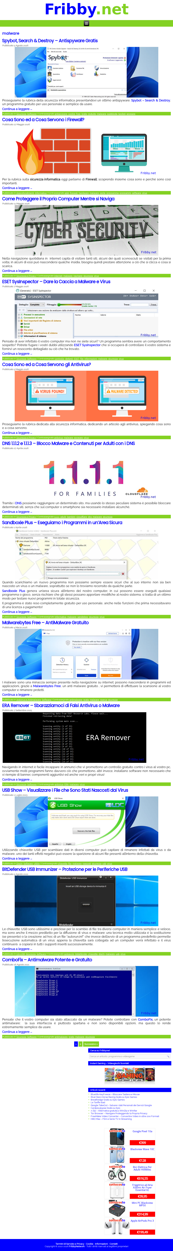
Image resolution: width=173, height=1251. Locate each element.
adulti (63, 516)
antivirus (58, 437)
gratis (84, 114)
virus (144, 193)
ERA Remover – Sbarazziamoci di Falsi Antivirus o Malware (61, 705)
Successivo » (91, 1044)
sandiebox (82, 617)
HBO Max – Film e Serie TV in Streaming (111, 1119)
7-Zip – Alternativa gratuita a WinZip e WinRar (114, 1110)
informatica (60, 617)
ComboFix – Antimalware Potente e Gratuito (47, 960)
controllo (59, 358)
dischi (102, 954)
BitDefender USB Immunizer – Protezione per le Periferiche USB (64, 869)
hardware (84, 193)
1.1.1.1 (56, 516)
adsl (67, 193)
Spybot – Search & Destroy (150, 100)
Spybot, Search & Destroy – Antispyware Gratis (50, 41)
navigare (77, 276)
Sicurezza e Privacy (26, 276)
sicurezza (88, 276)
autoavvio (69, 954)
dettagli (69, 358)
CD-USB (20, 954)
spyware (131, 114)
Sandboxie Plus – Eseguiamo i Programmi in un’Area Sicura (62, 523)
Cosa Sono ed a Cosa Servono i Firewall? (43, 120)
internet (58, 276)
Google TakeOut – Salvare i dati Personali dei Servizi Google (121, 1105)
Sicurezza (21, 114)
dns (90, 516)
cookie (71, 114)
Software (31, 114)
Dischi (19, 863)
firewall (74, 193)
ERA (66, 784)
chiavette (93, 954)
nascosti (87, 863)
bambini (71, 516)
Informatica (40, 193)
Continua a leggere (17, 109)
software (136, 193)
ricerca (103, 699)
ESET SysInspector (87, 345)
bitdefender (81, 954)
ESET (76, 358)
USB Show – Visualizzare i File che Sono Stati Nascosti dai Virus (65, 790)
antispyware (61, 114)
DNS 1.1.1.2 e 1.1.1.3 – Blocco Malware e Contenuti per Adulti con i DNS (68, 443)
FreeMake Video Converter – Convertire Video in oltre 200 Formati (125, 1116)
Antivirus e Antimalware (28, 699)
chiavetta (62, 863)
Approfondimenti (25, 193)
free (78, 114)
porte (102, 193)
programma (112, 193)
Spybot (122, 114)
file (81, 358)
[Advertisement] (43, 1100)
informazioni (90, 358)
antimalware (75, 699)
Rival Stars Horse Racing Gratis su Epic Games (114, 1097)
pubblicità (112, 114)
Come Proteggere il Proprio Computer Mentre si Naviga (58, 199)
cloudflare (81, 516)
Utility (37, 863)
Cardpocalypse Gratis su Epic (105, 1108)
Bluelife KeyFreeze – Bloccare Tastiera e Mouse (115, 1094)
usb (104, 863)
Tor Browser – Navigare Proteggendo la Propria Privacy (119, 1113)
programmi (125, 193)
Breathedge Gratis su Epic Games (108, 1099)
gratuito (92, 114)
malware (101, 114)
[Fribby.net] (86, 10)
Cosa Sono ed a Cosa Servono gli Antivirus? (46, 364)
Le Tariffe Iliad (98, 1102)
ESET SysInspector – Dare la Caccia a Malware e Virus (56, 282)
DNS (18, 503)
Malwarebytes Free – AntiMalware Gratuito (45, 623)
